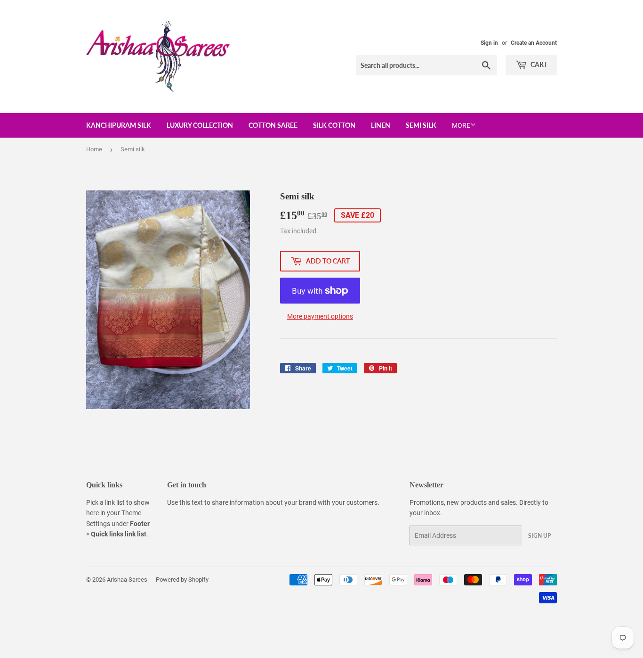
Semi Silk (421, 125)
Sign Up (539, 535)
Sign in (489, 43)
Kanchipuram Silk (118, 125)
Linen (380, 125)
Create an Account (534, 43)
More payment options (320, 316)
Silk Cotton (334, 125)
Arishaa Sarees (127, 579)
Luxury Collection (200, 125)
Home (94, 149)
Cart (538, 64)
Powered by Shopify (182, 579)
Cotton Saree (273, 125)
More (461, 125)
